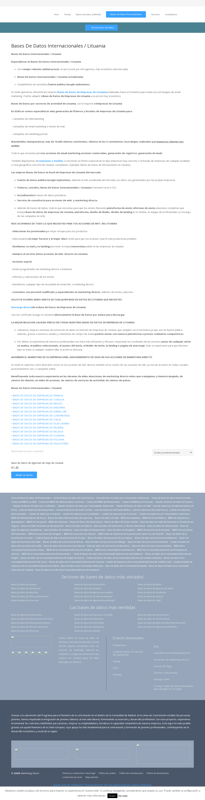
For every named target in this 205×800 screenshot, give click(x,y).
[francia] (34, 653)
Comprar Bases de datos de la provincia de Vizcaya (60, 537)
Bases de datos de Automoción (26, 588)
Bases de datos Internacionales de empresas (70, 517)
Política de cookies (107, 773)
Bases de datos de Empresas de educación (42, 525)
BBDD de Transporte (37, 521)
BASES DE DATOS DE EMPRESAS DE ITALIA (37, 419)
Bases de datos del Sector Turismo (121, 521)
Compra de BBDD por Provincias (137, 501)
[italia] (48, 653)
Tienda (116, 661)
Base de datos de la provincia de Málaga (105, 541)
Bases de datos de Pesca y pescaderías (30, 596)
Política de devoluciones (158, 773)
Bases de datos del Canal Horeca (86, 521)
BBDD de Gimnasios (58, 521)
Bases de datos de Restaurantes (26, 614)
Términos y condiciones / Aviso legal (78, 773)
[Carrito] (199, 14)
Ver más (122, 795)
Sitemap (117, 674)
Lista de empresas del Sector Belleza (113, 509)
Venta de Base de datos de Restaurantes (31, 497)
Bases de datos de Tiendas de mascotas (93, 596)
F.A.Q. (116, 667)
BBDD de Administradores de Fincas (28, 517)
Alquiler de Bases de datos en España (174, 501)
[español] (15, 653)
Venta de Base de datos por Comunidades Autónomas (123, 497)
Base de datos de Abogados (121, 529)
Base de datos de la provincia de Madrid (152, 545)
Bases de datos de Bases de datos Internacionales (161, 622)
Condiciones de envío (72, 777)
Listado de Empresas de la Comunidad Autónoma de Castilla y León (139, 561)
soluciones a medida (51, 160)
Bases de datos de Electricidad (89, 622)
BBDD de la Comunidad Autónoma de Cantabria (70, 549)
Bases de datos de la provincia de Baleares (156, 537)
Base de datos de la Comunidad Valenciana (82, 565)
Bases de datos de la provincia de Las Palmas (110, 537)
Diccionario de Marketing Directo (171, 659)
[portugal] (28, 653)
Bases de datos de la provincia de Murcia (63, 541)
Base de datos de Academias (58, 529)
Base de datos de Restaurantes (90, 529)
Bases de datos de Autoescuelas (153, 614)
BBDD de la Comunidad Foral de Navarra (115, 549)
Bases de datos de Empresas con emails (93, 614)
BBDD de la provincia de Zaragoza (45, 533)
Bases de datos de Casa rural (25, 600)
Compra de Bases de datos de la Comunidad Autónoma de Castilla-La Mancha (124, 557)
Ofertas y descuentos (166, 672)
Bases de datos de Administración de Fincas (32, 618)
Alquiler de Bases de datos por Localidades (34, 505)
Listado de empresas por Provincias (119, 513)
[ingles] (21, 653)
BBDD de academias (130, 517)
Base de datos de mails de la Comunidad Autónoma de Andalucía (67, 569)
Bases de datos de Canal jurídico (89, 584)
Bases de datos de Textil (149, 600)
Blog (156, 646)
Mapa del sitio (92, 777)
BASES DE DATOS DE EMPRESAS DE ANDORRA (39, 407)
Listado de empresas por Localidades (81, 513)
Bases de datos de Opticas (150, 596)
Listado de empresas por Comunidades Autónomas (164, 513)
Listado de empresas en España (45, 513)
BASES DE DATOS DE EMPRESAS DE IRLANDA (38, 427)
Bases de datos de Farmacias (25, 630)
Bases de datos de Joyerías (24, 584)
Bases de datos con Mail (107, 517)
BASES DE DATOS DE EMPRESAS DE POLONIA (38, 439)
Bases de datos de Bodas (150, 584)
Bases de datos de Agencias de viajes (155, 588)
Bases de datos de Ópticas (79, 525)
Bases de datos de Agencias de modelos (93, 592)
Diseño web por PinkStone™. (68, 784)
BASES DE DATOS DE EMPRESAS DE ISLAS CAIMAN (41, 423)
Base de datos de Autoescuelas (163, 525)
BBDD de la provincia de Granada (153, 529)
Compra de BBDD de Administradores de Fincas (61, 501)
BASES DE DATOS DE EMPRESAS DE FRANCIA (38, 395)
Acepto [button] (112, 796)
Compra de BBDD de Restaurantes (103, 501)
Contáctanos (120, 645)
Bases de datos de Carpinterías (89, 626)
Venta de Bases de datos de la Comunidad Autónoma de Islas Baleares (108, 553)
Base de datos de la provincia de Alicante (148, 541)
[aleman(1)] (41, 653)
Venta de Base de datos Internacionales (171, 497)
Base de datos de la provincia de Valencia (64, 545)
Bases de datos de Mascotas (24, 592)
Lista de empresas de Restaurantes (36, 509)
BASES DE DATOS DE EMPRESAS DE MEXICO (37, 403)
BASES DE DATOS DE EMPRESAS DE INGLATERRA (40, 443)
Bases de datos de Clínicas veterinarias (29, 626)
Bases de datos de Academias (152, 592)
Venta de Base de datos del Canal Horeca (73, 497)
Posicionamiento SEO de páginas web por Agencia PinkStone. (118, 784)
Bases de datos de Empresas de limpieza (30, 622)
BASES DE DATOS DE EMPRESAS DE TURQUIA (38, 399)
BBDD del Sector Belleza (154, 517)
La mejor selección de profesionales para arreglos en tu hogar (173, 687)
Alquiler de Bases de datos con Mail (133, 505)
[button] (24, 475)
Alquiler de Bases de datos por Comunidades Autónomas (86, 505)
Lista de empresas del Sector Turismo (74, 509)
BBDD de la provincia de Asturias (80, 533)
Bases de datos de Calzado (87, 630)
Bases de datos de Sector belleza (154, 618)
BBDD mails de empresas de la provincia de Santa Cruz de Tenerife (131, 533)
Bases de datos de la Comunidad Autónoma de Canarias (76, 561)
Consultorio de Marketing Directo (172, 652)
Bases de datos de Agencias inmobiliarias (157, 626)
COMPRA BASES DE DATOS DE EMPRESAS (128, 653)
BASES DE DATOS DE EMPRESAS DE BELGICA (38, 431)
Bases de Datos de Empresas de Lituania (81, 92)
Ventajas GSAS (162, 679)
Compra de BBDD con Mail (23, 501)
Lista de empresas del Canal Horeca (150, 509)
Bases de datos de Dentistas (87, 588)
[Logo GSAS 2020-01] (18, 14)
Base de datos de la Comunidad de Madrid (126, 565)
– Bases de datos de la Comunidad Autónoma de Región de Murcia (51, 557)
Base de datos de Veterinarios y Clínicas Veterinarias (119, 525)
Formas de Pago (163, 666)
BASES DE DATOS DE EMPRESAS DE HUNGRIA (38, 435)
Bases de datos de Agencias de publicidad (94, 600)
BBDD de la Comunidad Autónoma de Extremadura (46, 553)
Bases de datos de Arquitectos (88, 618)
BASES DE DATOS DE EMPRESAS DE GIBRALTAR (39, 411)
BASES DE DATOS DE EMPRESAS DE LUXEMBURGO (41, 415)
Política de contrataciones (131, 773)
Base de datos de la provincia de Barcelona (108, 545)
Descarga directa (21, 307)
